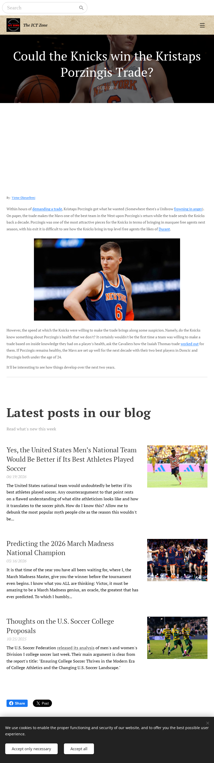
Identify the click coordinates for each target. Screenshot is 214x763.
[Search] (81, 7)
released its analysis (75, 648)
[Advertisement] (107, 142)
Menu (202, 25)
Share (20, 703)
